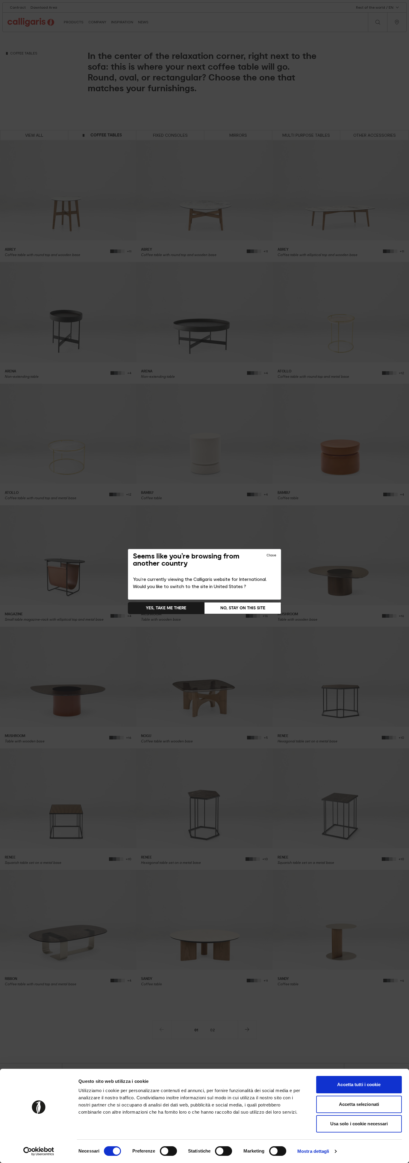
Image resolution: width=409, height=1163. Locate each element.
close (271, 555)
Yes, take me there (166, 608)
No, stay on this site (242, 608)
